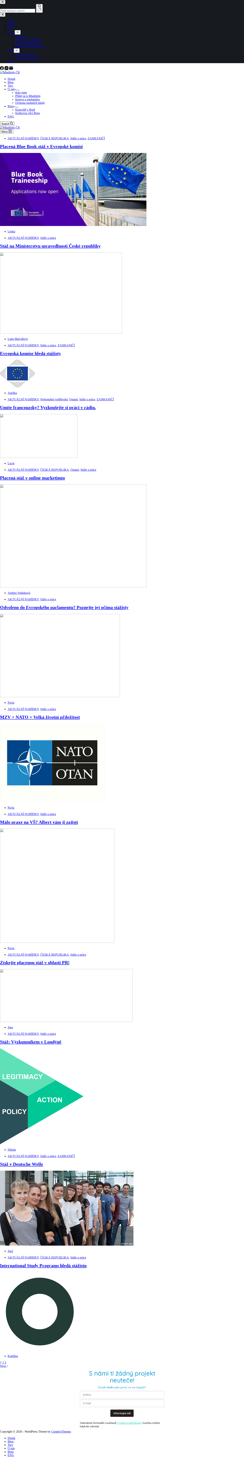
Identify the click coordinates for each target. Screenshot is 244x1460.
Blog (11, 82)
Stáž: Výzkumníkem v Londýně (30, 1041)
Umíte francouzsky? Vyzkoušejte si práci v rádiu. (48, 407)
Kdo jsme (21, 92)
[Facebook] (2, 69)
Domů (11, 78)
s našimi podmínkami (129, 1423)
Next (3, 1366)
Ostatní (73, 399)
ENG (11, 116)
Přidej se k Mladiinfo (27, 96)
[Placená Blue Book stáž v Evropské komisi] (73, 225)
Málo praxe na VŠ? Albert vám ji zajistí (39, 822)
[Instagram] (7, 69)
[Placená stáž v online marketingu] (73, 586)
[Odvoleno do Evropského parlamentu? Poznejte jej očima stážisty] (60, 696)
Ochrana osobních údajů (30, 102)
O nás (11, 89)
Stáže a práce (78, 138)
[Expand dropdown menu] (17, 90)
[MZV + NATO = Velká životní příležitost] (52, 801)
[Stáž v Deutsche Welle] (66, 1244)
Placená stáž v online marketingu (32, 477)
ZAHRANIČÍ (96, 138)
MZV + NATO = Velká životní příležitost (40, 717)
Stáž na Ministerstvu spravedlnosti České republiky (50, 245)
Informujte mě (122, 1413)
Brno (11, 106)
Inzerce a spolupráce (27, 99)
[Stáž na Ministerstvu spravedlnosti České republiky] (61, 332)
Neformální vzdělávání (54, 399)
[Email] (11, 69)
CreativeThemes (61, 1431)
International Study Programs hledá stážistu (43, 1265)
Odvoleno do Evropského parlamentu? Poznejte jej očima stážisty (64, 607)
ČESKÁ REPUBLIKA (54, 138)
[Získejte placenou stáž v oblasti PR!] (66, 1020)
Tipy (10, 85)
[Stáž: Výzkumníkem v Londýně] (41, 1143)
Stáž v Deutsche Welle (21, 1164)
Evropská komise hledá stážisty (30, 353)
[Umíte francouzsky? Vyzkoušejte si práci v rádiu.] (38, 456)
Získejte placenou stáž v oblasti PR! (35, 962)
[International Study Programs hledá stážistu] (39, 1349)
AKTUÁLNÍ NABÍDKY (23, 138)
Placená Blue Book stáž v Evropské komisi (41, 146)
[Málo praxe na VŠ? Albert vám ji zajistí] (57, 941)
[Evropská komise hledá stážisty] (17, 386)
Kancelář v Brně (25, 109)
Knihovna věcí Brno (27, 113)
